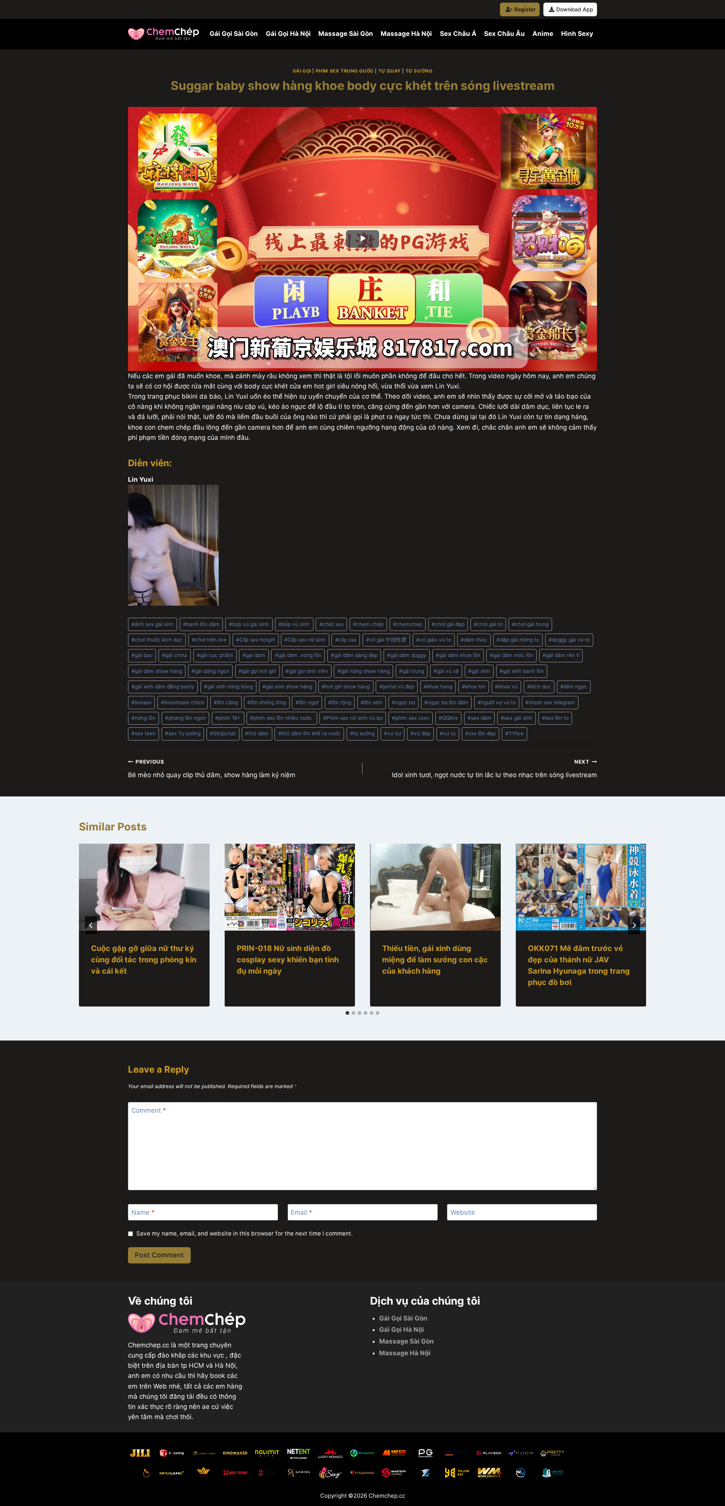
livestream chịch (182, 702)
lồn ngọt (307, 702)
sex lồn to (555, 718)
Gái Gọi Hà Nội (288, 33)
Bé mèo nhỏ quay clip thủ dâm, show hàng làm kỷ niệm (211, 769)
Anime (542, 33)
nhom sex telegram (550, 702)
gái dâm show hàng (156, 671)
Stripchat (223, 733)
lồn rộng (339, 702)
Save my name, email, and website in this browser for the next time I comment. (244, 1233)
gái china (174, 655)
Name (143, 1212)
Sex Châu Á (458, 33)
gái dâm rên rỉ (561, 655)
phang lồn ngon (185, 718)
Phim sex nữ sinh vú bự (353, 718)
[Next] (634, 925)
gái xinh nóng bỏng (228, 686)
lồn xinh (372, 702)
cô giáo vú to (433, 640)
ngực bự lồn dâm (446, 702)
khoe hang (438, 686)
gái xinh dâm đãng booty (162, 686)
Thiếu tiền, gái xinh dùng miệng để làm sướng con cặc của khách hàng (435, 960)
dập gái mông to (518, 640)
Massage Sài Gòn (345, 33)
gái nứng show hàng (364, 671)
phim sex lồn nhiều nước (281, 718)
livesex (141, 702)
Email (301, 1212)
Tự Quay (389, 71)
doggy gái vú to (569, 640)
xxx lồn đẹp (480, 733)
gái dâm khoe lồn (458, 655)
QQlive (448, 718)
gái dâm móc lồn (511, 655)
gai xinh (479, 671)
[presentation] (144, 887)
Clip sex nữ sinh (304, 640)
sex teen (143, 733)
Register (525, 9)
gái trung (411, 671)
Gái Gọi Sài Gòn (234, 33)
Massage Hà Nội (406, 33)
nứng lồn (143, 718)
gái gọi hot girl (257, 671)
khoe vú (506, 686)
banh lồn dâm (201, 624)
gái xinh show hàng (287, 686)
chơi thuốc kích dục (156, 640)
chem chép (368, 624)
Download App (574, 9)
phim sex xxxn (410, 718)
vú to (448, 733)
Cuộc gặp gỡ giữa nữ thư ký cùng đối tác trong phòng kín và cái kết (143, 960)
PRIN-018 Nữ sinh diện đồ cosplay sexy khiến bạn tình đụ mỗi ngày (288, 960)
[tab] (347, 1013)
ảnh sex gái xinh (152, 624)
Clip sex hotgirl (255, 640)
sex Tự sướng (183, 733)
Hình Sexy (577, 33)
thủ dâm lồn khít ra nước (309, 733)
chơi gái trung (530, 624)
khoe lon (474, 686)
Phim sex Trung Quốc (345, 71)
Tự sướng (419, 71)
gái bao (142, 655)
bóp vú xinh (294, 624)
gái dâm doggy (406, 655)
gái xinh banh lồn (522, 671)
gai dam (253, 655)
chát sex (331, 624)
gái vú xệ (446, 671)
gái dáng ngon (210, 671)
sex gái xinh (516, 718)
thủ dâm (256, 733)
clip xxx (345, 640)
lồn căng (226, 702)
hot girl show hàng (346, 686)
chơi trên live (209, 640)
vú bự (392, 733)
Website (462, 1212)
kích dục (539, 686)
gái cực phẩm (215, 655)
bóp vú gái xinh (249, 624)
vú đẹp (420, 733)
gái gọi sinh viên (306, 671)
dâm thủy (474, 640)
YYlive (514, 733)
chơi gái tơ (488, 624)
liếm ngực (573, 686)
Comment (148, 1110)
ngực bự (403, 702)
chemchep (407, 624)
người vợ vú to (497, 702)
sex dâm (479, 718)
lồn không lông (266, 702)
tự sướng (362, 733)
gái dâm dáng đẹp (354, 655)
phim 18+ (228, 718)
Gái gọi (302, 71)
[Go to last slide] (91, 925)
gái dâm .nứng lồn (298, 655)
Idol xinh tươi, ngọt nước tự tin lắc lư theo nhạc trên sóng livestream (494, 769)
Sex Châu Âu (504, 33)
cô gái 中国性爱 (386, 640)
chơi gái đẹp (448, 624)
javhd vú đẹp (396, 686)
